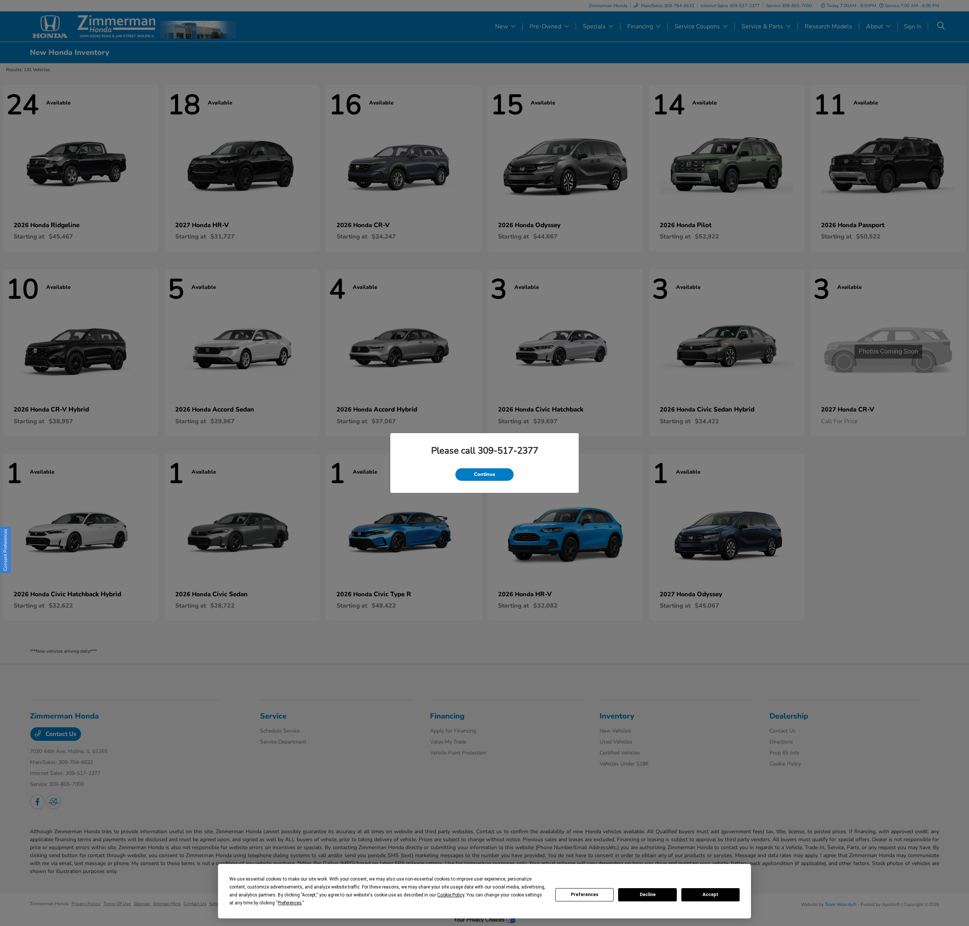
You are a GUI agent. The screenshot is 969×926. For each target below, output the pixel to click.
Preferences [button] (290, 903)
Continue (484, 474)
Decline (648, 894)
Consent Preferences (5, 550)
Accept (710, 894)
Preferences (584, 894)
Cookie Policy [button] (450, 895)
